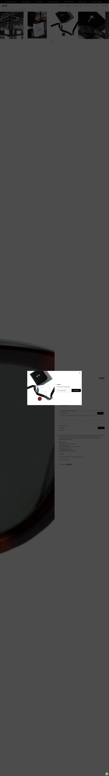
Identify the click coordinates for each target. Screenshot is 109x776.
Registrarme (76, 390)
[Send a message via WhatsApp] (106, 773)
